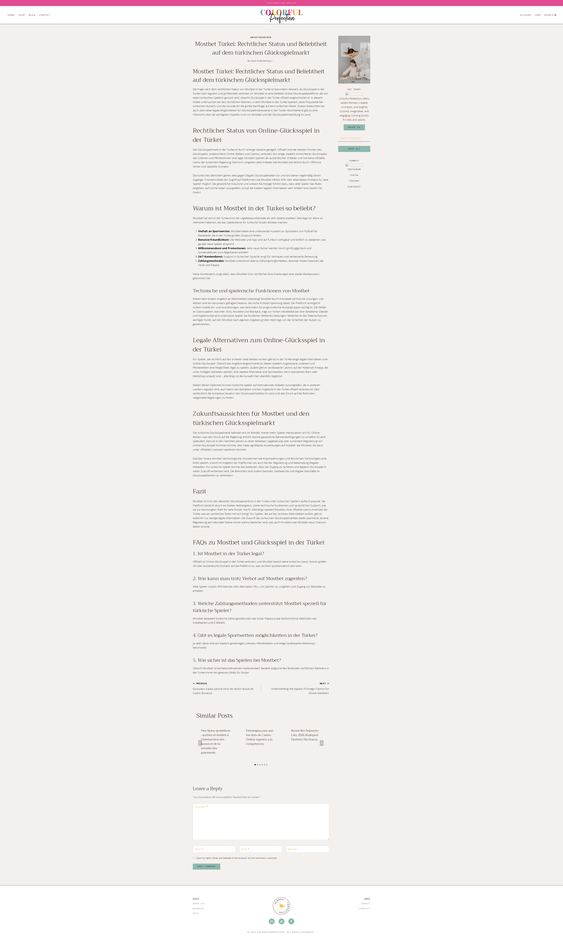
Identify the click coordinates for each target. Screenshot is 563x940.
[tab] (255, 764)
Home (11, 15)
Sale (196, 913)
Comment (201, 807)
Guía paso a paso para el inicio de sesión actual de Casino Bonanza (223, 688)
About (366, 903)
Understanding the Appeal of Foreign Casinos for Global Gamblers (300, 688)
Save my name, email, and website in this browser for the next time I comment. (236, 858)
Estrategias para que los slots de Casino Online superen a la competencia (259, 737)
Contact (44, 15)
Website (292, 849)
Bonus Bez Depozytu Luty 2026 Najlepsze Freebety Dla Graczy (304, 735)
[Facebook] (291, 921)
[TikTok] (281, 921)
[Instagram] (272, 921)
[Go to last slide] (200, 743)
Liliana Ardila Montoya (260, 60)
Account (526, 15)
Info (367, 898)
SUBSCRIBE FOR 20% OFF (281, 3)
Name (198, 849)
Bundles (198, 908)
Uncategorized (261, 37)
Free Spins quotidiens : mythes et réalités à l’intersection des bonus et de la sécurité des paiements (215, 741)
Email (245, 849)
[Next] (322, 743)
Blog (32, 15)
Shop (21, 15)
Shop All (199, 903)
